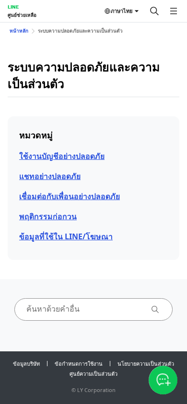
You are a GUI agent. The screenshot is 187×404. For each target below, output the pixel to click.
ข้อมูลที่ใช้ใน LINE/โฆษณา (66, 236)
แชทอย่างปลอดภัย (50, 176)
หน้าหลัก (19, 30)
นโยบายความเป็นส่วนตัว (145, 363)
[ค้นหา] (154, 11)
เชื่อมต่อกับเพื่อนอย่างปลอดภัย (69, 196)
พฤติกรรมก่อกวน (48, 216)
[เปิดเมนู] (173, 11)
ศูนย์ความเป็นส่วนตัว (93, 373)
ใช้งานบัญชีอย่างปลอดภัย (62, 156)
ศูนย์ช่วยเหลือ (22, 14)
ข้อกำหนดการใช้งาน (79, 363)
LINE (13, 6)
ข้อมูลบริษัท (26, 363)
